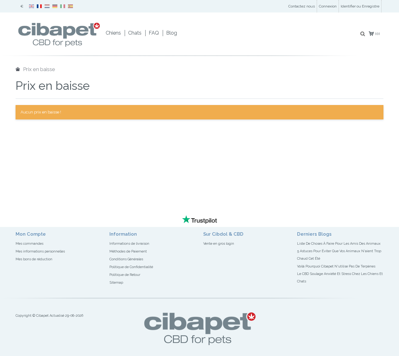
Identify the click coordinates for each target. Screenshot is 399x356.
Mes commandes (29, 244)
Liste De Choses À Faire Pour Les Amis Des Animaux (339, 244)
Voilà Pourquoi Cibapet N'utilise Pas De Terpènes (336, 266)
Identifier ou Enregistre (360, 6)
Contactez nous (301, 6)
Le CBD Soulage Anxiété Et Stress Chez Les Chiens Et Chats (340, 277)
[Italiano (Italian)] (62, 4)
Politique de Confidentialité (131, 267)
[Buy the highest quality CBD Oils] (382, 6)
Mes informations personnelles (40, 251)
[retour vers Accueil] (18, 69)
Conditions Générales (126, 259)
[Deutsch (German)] (54, 4)
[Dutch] (47, 4)
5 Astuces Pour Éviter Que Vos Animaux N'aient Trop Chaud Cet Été (339, 255)
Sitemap (116, 283)
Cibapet (42, 316)
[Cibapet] (59, 20)
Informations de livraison (129, 244)
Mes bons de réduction (34, 259)
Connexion (328, 6)
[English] (31, 4)
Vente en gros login (218, 244)
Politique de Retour (124, 275)
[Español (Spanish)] (70, 4)
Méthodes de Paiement (128, 251)
